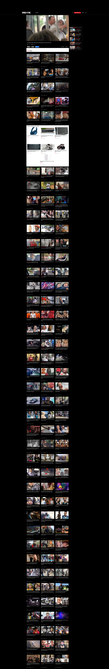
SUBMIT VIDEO (77, 12)
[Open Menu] (86, 13)
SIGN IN (83, 12)
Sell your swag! (66, 126)
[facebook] (37, 46)
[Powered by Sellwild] (66, 165)
